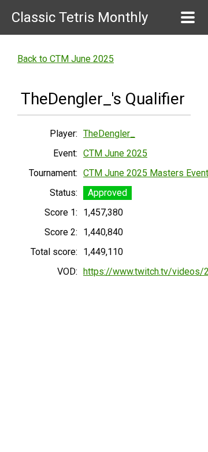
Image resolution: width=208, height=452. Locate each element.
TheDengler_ (109, 133)
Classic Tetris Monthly (80, 17)
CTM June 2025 (115, 153)
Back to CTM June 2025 (65, 58)
